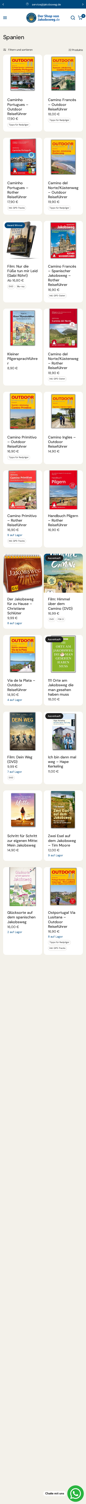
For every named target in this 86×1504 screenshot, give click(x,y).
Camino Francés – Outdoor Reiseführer (62, 104)
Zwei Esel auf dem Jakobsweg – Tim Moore (62, 840)
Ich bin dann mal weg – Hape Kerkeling (62, 762)
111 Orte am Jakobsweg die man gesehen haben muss (60, 687)
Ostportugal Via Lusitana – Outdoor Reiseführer (61, 919)
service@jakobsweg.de (46, 4)
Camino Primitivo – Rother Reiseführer (22, 520)
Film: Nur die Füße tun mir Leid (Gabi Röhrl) (22, 271)
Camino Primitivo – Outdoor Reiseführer (22, 442)
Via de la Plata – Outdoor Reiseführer (21, 685)
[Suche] (72, 18)
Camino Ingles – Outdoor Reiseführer (62, 442)
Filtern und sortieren (20, 49)
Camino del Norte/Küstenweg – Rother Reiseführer (63, 361)
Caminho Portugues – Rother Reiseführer (17, 190)
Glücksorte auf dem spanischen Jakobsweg (21, 917)
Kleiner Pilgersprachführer (22, 359)
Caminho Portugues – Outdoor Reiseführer (17, 107)
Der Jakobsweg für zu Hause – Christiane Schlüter (20, 606)
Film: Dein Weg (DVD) (19, 759)
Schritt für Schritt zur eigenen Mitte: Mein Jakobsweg (22, 840)
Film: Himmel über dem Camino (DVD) (60, 604)
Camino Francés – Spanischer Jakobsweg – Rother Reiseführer (62, 275)
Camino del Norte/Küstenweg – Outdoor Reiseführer (63, 190)
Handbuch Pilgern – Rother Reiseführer (63, 520)
